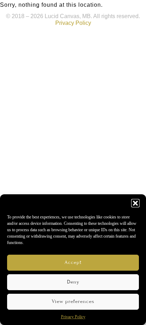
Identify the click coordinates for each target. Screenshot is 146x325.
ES (125, 8)
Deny (73, 282)
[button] (135, 203)
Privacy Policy (73, 316)
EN (103, 8)
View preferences (73, 301)
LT (114, 8)
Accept (73, 262)
